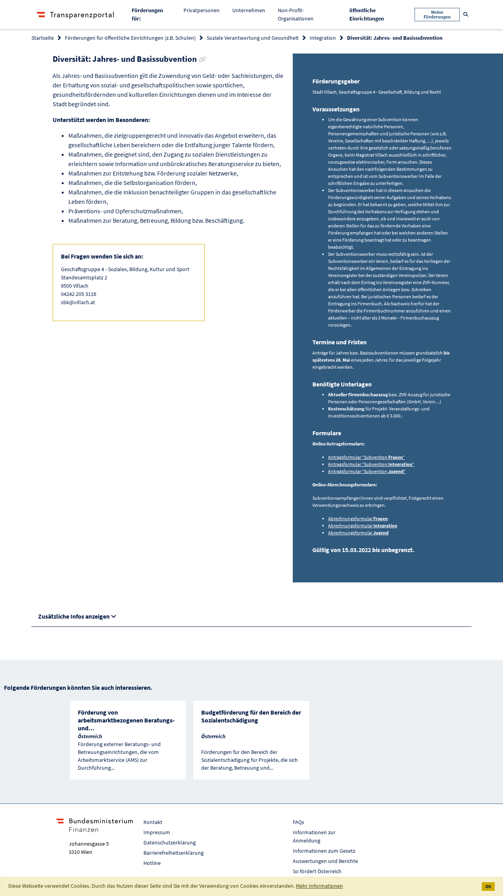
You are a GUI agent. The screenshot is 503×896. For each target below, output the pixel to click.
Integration (323, 37)
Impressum (156, 832)
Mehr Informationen (319, 885)
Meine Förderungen (437, 14)
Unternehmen (248, 10)
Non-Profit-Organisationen (296, 14)
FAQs (298, 822)
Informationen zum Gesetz (324, 850)
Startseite (42, 37)
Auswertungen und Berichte (325, 861)
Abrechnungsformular (358, 518)
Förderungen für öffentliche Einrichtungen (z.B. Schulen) (130, 37)
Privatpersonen (202, 10)
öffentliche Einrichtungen (372, 14)
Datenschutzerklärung (169, 842)
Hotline (152, 862)
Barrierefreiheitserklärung (173, 852)
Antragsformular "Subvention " (366, 457)
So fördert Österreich (317, 871)
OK (488, 886)
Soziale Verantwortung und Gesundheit (253, 37)
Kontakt (152, 822)
